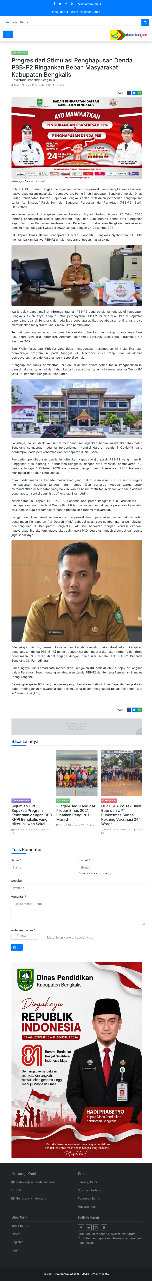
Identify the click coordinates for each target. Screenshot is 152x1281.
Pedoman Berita (89, 1198)
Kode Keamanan (23, 930)
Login (96, 12)
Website (16, 880)
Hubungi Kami (87, 1206)
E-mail (84, 860)
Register (85, 12)
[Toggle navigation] (8, 34)
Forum (74, 12)
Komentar (18, 896)
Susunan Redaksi (89, 1190)
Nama (16, 860)
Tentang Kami (87, 1182)
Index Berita (60, 12)
